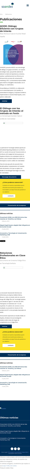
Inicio (1, 14)
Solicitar (5, 101)
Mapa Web (25, 452)
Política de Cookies (11, 466)
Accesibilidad (18, 452)
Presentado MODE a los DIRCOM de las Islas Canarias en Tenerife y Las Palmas (13, 218)
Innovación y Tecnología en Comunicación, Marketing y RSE (13, 234)
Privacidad (11, 452)
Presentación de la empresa (17, 205)
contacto (10, 196)
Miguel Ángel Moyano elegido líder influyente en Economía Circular (15, 226)
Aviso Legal (4, 452)
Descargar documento (9, 177)
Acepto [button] (4, 466)
